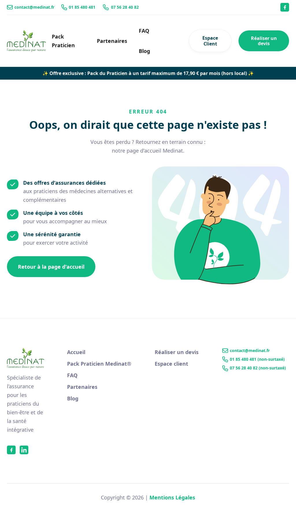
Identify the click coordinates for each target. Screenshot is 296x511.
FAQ (144, 30)
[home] (26, 41)
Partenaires (112, 40)
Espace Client (210, 41)
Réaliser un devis (264, 41)
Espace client (171, 363)
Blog (144, 50)
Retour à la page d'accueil (51, 266)
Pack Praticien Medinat (99, 363)
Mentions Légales (172, 497)
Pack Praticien (63, 41)
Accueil (76, 352)
